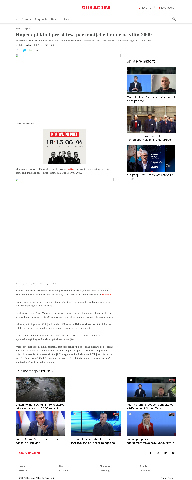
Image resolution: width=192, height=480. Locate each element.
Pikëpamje (105, 466)
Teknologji (105, 470)
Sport (62, 466)
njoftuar (71, 169)
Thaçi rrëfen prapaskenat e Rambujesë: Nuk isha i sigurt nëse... (150, 138)
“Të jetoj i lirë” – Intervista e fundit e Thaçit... (150, 176)
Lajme (27, 28)
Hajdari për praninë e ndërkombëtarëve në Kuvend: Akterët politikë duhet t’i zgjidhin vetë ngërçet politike (151, 441)
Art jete (144, 466)
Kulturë (23, 470)
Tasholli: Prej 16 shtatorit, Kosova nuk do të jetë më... (151, 99)
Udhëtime (145, 470)
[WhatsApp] (30, 50)
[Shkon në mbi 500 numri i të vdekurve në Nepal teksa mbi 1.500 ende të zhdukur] (40, 389)
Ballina (19, 28)
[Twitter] (23, 50)
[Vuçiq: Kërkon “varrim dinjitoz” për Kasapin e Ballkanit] (40, 423)
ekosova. (106, 294)
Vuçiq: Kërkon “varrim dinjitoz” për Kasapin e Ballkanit (38, 441)
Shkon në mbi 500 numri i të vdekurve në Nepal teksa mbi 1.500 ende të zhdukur (40, 406)
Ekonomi (63, 470)
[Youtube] (173, 453)
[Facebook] (17, 50)
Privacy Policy (167, 478)
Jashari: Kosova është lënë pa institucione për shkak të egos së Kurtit (93, 441)
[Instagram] (158, 453)
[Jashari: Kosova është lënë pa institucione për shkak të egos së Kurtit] (96, 423)
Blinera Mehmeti (26, 45)
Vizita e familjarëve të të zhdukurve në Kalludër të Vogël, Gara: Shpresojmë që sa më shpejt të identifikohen (150, 406)
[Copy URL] (36, 50)
